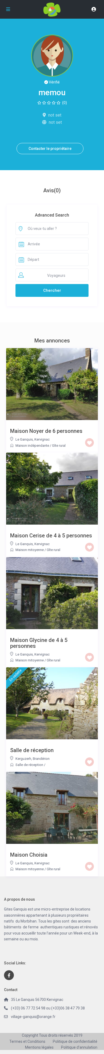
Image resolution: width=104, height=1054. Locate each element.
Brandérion (41, 759)
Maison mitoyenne (29, 550)
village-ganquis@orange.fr (33, 1017)
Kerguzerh (23, 759)
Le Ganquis (24, 439)
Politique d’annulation (79, 1047)
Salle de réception (29, 765)
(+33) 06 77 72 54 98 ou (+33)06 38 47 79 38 (48, 1008)
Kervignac (42, 439)
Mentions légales (39, 1047)
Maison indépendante (32, 446)
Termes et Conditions (27, 1041)
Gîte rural (59, 446)
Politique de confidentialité (75, 1041)
